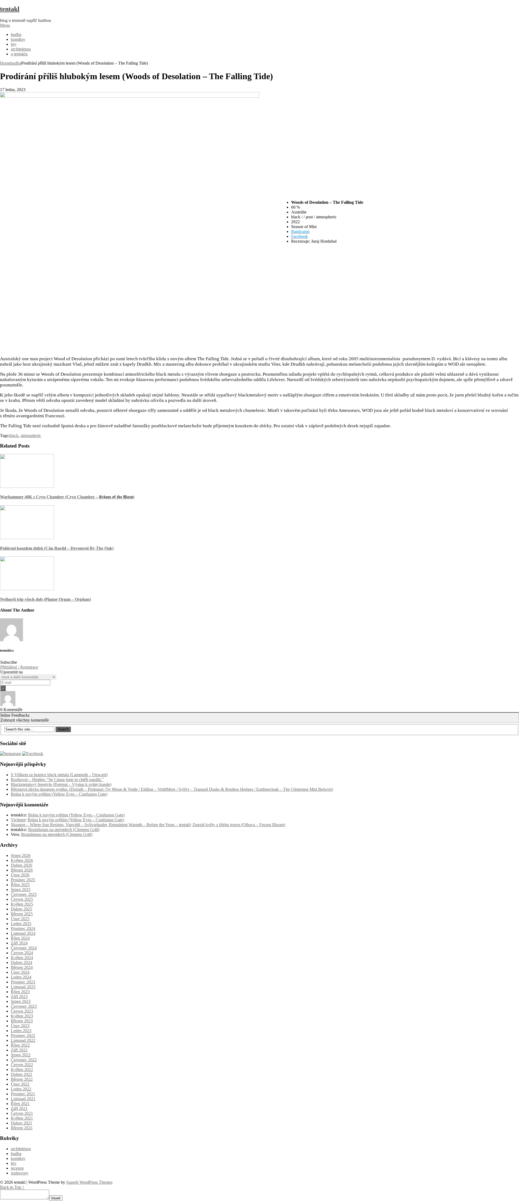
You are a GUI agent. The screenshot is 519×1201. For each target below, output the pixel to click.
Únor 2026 (20, 875)
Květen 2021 (22, 1118)
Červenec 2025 (24, 894)
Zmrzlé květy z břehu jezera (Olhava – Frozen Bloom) (238, 824)
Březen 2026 (22, 870)
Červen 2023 (22, 1011)
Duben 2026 (21, 865)
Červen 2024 (22, 952)
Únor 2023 (20, 1025)
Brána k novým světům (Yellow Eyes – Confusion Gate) (59, 794)
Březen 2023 (22, 1021)
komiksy (18, 39)
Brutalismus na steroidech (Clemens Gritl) (63, 829)
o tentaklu (19, 54)
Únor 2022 (20, 1084)
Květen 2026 (22, 860)
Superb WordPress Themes (89, 1182)
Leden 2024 (21, 977)
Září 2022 (19, 1050)
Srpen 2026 (21, 855)
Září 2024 (19, 943)
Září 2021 (19, 1108)
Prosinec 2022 (23, 1035)
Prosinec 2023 (23, 982)
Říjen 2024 (20, 938)
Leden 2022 (21, 1089)
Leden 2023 (21, 1030)
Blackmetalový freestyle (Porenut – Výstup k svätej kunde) (61, 784)
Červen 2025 (22, 899)
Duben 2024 (21, 962)
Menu (5, 25)
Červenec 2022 (24, 1059)
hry (13, 44)
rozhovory (19, 1173)
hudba (16, 34)
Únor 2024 (20, 972)
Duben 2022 (21, 1074)
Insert (55, 1198)
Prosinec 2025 (23, 880)
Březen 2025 (22, 914)
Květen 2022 (22, 1069)
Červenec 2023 (24, 1006)
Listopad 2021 (23, 1098)
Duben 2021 (21, 1123)
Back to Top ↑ (12, 1187)
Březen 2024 (22, 967)
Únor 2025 (20, 918)
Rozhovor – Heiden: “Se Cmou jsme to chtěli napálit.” (57, 779)
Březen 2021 (22, 1128)
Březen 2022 (22, 1079)
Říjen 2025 (20, 884)
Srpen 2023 (21, 1001)
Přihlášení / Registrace (19, 667)
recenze (17, 1168)
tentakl (9, 8)
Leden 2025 (21, 923)
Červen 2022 (22, 1064)
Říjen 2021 (20, 1103)
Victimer (18, 820)
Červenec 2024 (24, 948)
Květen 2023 (22, 1016)
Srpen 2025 (21, 889)
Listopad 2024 (23, 933)
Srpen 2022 (21, 1055)
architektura (21, 49)
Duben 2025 (21, 909)
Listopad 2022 (23, 1040)
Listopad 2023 (23, 987)
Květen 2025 (22, 904)
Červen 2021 (22, 1113)
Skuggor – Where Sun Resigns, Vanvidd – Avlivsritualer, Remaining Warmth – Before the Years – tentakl (100, 824)
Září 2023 (19, 996)
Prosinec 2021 (23, 1094)
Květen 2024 (22, 957)
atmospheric (31, 435)
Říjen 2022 (20, 1045)
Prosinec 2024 (23, 928)
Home (5, 63)
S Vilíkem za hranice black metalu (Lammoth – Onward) (59, 774)
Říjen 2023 (20, 991)
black (13, 435)
